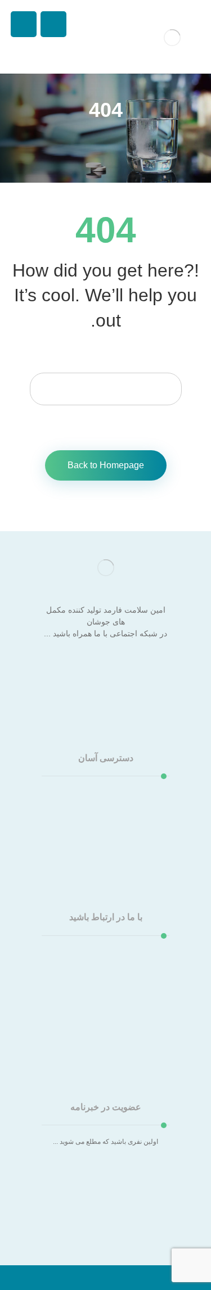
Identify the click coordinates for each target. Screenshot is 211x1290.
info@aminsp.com (100, 1013)
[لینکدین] (83, 668)
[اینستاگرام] (106, 668)
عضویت (105, 1201)
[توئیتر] (128, 668)
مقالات (100, 813)
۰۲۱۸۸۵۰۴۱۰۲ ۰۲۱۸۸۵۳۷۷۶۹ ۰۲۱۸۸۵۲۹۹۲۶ (103, 993)
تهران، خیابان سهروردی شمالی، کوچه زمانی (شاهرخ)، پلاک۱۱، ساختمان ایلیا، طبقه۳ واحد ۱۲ (105, 962)
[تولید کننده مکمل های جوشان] (172, 37)
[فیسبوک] (151, 668)
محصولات (100, 803)
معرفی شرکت (99, 792)
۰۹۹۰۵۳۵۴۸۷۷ (100, 1023)
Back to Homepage (106, 465)
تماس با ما (100, 833)
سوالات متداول (100, 823)
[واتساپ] (61, 668)
